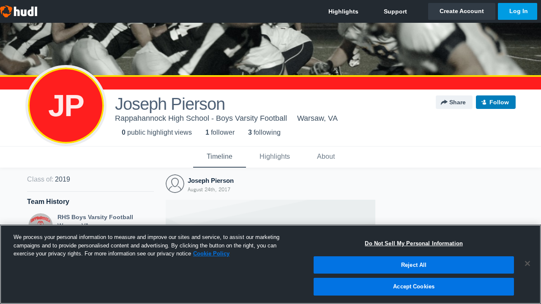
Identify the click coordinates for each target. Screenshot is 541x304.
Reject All (413, 265)
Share (457, 102)
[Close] (527, 263)
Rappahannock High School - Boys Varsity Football (201, 118)
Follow (499, 102)
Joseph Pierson (211, 180)
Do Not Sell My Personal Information (414, 243)
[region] (270, 264)
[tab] (219, 157)
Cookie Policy (211, 253)
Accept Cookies (413, 286)
